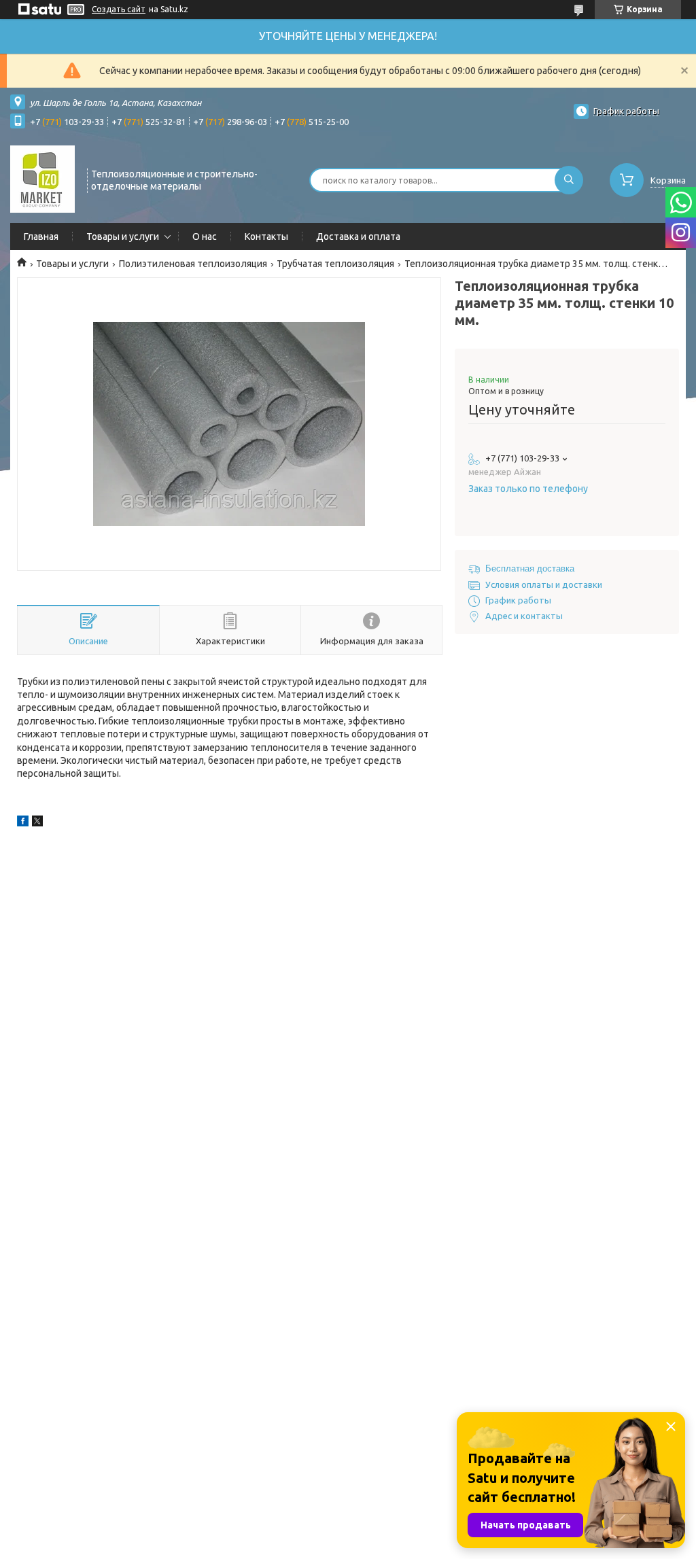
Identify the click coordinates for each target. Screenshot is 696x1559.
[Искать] (569, 180)
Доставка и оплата (358, 236)
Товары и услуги (122, 236)
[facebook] (23, 823)
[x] (37, 823)
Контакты (266, 236)
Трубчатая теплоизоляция (335, 263)
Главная (41, 236)
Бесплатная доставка (529, 568)
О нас (204, 236)
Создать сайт (118, 9)
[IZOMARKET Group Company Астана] (42, 179)
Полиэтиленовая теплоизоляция (193, 263)
